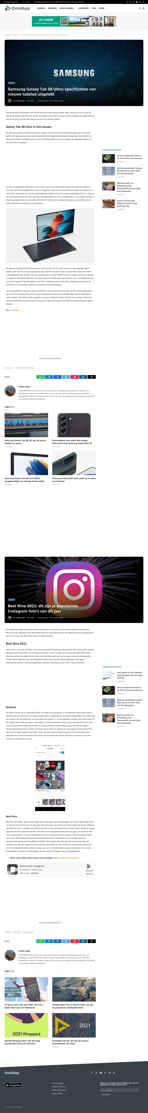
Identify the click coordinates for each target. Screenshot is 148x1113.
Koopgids (84, 8)
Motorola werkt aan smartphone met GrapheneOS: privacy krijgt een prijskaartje (129, 187)
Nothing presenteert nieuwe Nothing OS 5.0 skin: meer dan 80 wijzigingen (60, 2)
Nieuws (41, 8)
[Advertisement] (50, 165)
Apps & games (67, 8)
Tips (94, 8)
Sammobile (14, 310)
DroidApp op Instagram (68, 858)
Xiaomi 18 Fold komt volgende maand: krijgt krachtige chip (127, 203)
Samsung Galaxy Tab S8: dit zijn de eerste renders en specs (25, 442)
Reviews (52, 8)
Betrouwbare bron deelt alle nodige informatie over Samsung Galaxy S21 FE (72, 442)
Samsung (9, 368)
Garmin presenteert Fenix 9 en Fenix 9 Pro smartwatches (129, 157)
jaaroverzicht (28, 932)
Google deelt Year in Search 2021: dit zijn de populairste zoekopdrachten (72, 1006)
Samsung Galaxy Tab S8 (24, 368)
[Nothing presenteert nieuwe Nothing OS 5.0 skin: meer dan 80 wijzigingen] (108, 171)
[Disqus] (50, 522)
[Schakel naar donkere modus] (140, 8)
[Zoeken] (143, 8)
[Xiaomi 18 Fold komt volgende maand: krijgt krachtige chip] (108, 203)
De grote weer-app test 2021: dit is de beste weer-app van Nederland (24, 1006)
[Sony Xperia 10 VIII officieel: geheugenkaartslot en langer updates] (108, 675)
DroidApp (8, 35)
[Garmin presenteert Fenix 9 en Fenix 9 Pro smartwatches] (108, 158)
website (46, 848)
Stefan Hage (20, 101)
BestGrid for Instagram (32, 866)
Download (89, 871)
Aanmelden (106, 1095)
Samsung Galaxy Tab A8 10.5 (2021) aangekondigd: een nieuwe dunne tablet (25, 479)
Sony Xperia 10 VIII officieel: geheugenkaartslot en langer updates (130, 675)
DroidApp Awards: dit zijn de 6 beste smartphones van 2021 (70, 1042)
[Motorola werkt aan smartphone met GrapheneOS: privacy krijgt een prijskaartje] (108, 186)
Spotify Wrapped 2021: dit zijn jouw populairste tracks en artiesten (22, 1042)
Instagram (16, 932)
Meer (101, 8)
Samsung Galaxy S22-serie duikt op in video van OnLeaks (74, 479)
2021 (8, 932)
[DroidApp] (17, 8)
